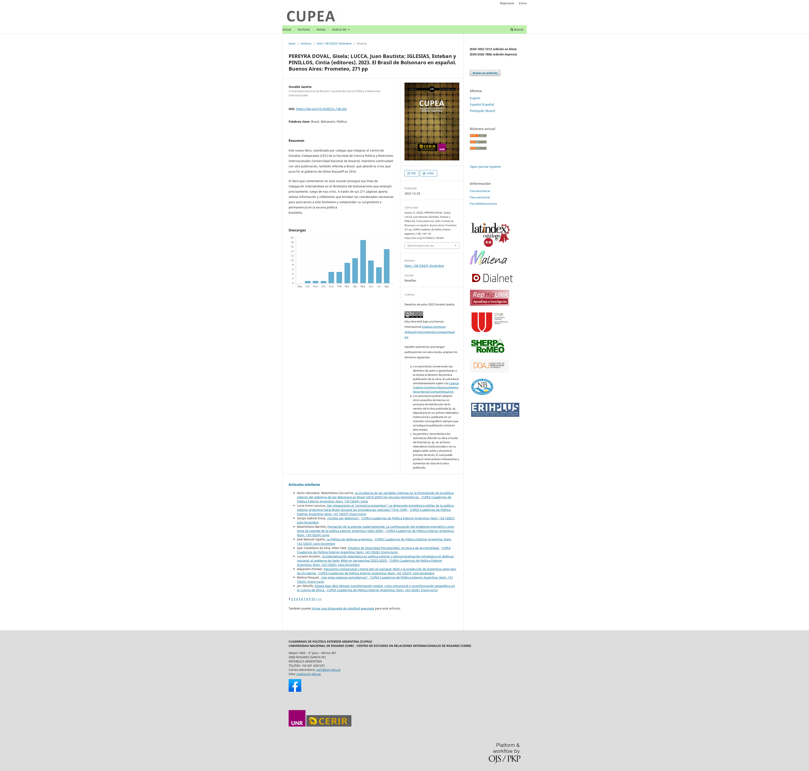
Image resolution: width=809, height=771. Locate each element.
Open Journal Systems (485, 167)
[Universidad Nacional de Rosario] (297, 725)
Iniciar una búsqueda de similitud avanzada (343, 608)
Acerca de (339, 29)
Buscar (518, 29)
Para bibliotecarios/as (483, 204)
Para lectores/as (480, 191)
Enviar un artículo (485, 73)
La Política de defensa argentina (350, 539)
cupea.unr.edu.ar (308, 674)
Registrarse (507, 3)
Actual (286, 29)
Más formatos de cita (420, 245)
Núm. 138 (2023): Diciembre (334, 43)
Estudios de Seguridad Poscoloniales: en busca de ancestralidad (394, 548)
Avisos (321, 29)
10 (313, 599)
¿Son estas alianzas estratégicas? (344, 577)
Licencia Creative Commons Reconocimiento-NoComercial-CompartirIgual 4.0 (436, 387)
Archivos (304, 29)
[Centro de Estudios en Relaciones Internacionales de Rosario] (328, 725)
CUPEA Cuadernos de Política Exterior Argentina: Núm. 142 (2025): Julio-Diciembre (376, 573)
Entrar (523, 3)
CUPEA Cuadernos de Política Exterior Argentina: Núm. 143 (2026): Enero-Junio (374, 550)
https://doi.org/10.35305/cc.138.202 (321, 109)
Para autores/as (480, 197)
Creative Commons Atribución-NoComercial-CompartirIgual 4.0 (429, 332)
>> (319, 599)
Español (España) (482, 104)
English (475, 98)
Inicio (292, 43)
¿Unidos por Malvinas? (343, 518)
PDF (413, 173)
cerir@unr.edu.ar (328, 670)
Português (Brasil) (482, 111)
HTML (430, 173)
